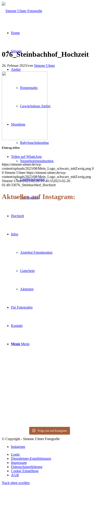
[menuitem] (53, 454)
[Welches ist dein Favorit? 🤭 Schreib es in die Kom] (25, 223)
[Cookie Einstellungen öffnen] (36, 518)
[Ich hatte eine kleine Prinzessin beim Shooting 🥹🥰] (73, 284)
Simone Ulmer (44, 65)
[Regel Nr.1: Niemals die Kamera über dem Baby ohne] (25, 375)
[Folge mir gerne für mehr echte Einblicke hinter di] (73, 230)
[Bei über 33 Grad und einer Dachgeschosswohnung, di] (25, 288)
